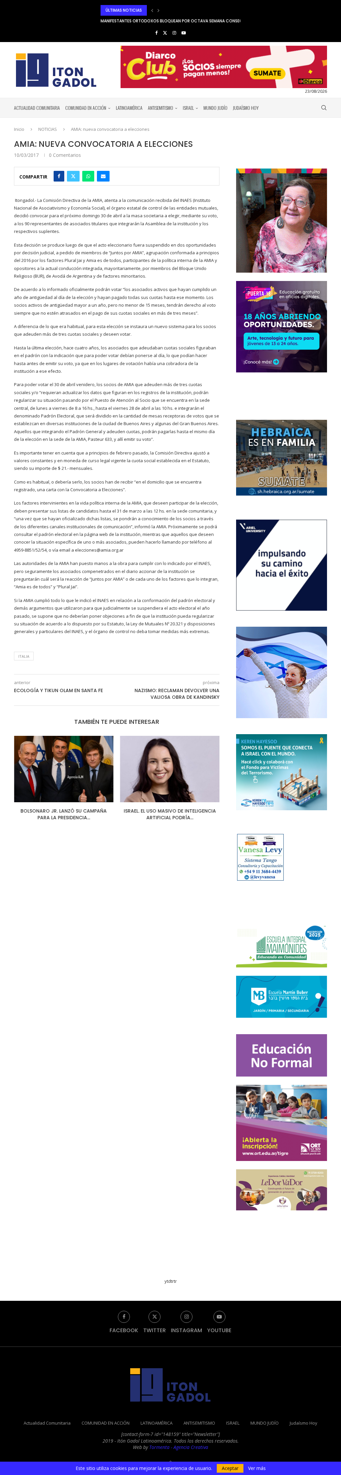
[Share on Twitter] (73, 176)
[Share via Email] (103, 176)
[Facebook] (156, 33)
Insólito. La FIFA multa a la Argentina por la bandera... (158, 21)
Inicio (19, 129)
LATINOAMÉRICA (129, 107)
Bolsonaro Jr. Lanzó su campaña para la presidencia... (64, 814)
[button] (152, 10)
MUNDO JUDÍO (215, 107)
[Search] (323, 107)
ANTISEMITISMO (160, 107)
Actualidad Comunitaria (37, 107)
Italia (23, 656)
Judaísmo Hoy (246, 107)
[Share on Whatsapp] (88, 176)
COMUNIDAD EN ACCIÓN (85, 107)
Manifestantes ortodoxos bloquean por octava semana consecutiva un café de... (191, 10)
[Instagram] (174, 33)
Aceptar (230, 1468)
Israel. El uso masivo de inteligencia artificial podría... (170, 814)
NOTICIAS (47, 129)
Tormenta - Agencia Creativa (178, 1447)
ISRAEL (188, 107)
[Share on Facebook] (59, 176)
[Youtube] (183, 33)
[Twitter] (165, 33)
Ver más (257, 1468)
